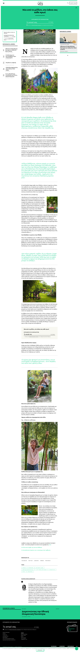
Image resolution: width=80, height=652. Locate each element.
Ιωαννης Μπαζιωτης (9, 65)
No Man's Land (39, 567)
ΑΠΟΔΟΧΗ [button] (40, 650)
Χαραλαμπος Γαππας (26, 616)
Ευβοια (24, 567)
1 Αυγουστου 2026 (64, 44)
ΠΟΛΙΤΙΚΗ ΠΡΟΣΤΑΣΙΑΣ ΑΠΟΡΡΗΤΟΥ (9, 639)
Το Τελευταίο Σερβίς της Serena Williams (31, 547)
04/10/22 (24, 608)
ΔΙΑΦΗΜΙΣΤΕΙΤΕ (5, 636)
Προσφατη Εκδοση (72, 622)
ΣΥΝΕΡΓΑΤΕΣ (5, 634)
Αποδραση (30, 571)
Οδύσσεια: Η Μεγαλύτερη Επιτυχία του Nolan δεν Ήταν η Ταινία (11, 50)
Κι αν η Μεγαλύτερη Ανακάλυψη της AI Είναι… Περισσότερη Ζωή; (12, 75)
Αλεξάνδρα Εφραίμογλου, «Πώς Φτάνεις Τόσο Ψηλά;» (12, 69)
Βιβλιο (75, 44)
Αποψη (57, 608)
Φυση (24, 571)
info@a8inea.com (24, 639)
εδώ (50, 544)
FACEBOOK (53, 646)
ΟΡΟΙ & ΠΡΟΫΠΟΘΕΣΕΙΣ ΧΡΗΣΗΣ (8, 638)
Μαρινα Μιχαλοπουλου (28, 569)
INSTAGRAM (71, 646)
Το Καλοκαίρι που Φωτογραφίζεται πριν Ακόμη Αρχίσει (11, 56)
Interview (30, 567)
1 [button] (67, 55)
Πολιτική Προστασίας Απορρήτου (33, 336)
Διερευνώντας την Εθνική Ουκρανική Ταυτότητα (35, 612)
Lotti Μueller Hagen (41, 569)
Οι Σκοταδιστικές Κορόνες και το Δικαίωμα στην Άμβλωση (35, 550)
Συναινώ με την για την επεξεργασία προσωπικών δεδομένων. (9, 39)
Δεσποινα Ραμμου (9, 52)
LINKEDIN (62, 646)
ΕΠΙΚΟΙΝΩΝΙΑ (5, 637)
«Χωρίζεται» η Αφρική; (11, 62)
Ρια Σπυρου (7, 58)
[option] (68, 43)
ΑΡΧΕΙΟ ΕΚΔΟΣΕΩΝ (6, 632)
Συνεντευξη (52, 569)
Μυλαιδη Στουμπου (9, 77)
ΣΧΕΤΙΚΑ (4, 633)
